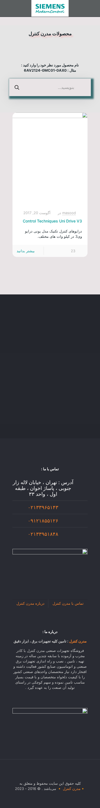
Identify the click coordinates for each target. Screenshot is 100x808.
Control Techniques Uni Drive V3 (52, 221)
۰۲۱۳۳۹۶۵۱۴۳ (43, 507)
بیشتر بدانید (26, 251)
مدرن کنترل (78, 641)
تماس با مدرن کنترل (68, 603)
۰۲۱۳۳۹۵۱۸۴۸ (43, 534)
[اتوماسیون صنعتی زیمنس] (50, 8)
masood (69, 213)
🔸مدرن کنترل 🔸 (71, 788)
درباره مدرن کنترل (30, 603)
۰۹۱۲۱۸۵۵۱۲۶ (43, 521)
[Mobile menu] (92, 8)
